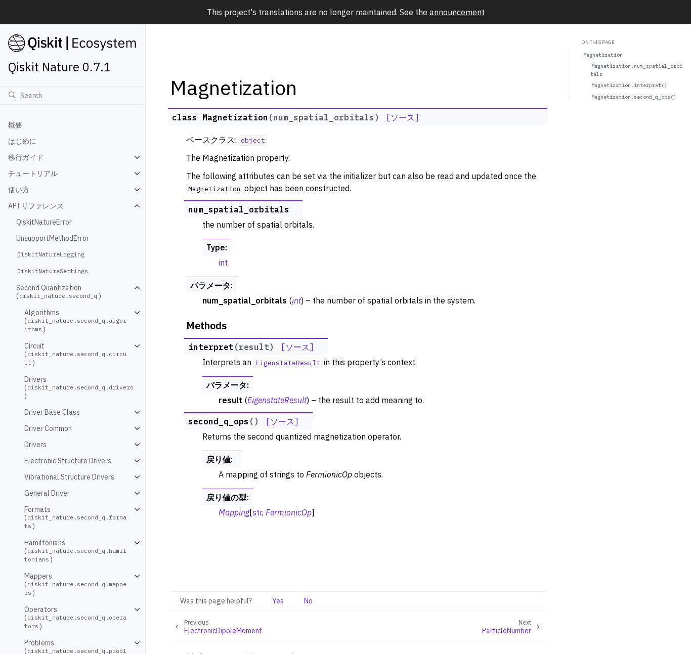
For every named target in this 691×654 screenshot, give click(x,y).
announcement (457, 12)
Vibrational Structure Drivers (69, 477)
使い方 (18, 189)
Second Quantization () (58, 291)
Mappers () (75, 584)
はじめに (22, 141)
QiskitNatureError (44, 222)
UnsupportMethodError (52, 238)
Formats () (75, 518)
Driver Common (48, 428)
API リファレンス (36, 205)
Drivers (35, 444)
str (257, 512)
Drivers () (79, 388)
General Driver (47, 493)
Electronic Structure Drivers (67, 460)
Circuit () (75, 354)
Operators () (75, 618)
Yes (278, 600)
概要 (15, 124)
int (223, 262)
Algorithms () (75, 321)
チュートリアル (33, 173)
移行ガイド (26, 157)
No (308, 600)
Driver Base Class (52, 412)
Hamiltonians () (75, 551)
